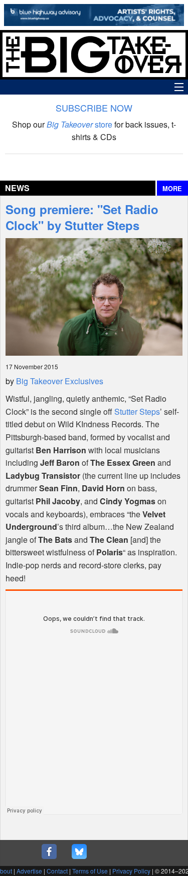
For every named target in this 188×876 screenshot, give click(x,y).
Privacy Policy (131, 870)
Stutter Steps (137, 411)
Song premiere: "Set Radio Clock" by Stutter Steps (82, 217)
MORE (172, 188)
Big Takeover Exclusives (59, 381)
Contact (57, 870)
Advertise (29, 870)
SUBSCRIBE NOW (94, 107)
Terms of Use (90, 870)
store (79, 124)
